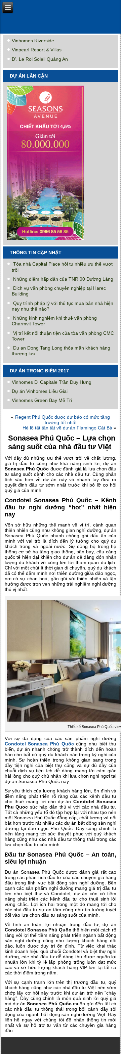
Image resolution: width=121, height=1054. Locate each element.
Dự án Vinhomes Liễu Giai (40, 391)
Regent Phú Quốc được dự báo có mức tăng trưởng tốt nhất (62, 419)
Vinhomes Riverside (33, 40)
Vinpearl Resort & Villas (37, 49)
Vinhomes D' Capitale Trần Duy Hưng (51, 382)
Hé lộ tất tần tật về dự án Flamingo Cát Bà (67, 427)
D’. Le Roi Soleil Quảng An (40, 59)
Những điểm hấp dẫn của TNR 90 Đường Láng (63, 279)
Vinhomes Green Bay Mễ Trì (42, 400)
